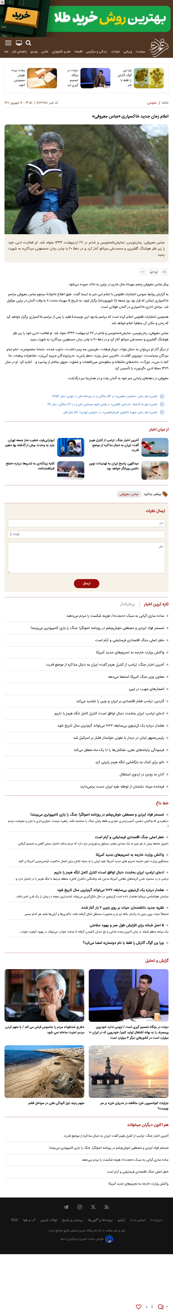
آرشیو (121, 1220)
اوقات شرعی (48, 1220)
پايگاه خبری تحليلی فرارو (78, 1230)
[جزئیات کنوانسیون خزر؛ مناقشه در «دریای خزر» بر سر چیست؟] (128, 1071)
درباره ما (156, 1220)
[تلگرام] (66, 1207)
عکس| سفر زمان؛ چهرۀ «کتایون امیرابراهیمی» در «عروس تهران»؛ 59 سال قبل (110, 412)
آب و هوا (29, 1220)
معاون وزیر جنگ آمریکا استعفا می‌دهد (136, 677)
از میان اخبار (158, 430)
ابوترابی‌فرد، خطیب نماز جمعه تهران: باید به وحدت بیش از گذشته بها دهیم (30, 443)
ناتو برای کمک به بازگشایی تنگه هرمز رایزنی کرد (129, 762)
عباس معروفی (129, 494)
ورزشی (128, 51)
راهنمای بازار (19, 51)
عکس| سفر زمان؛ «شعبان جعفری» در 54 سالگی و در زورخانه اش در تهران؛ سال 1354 (105, 396)
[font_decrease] (143, 272)
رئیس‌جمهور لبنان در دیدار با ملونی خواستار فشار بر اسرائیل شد (118, 738)
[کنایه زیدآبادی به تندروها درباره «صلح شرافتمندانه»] (70, 470)
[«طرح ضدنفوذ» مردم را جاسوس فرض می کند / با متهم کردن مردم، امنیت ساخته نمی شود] (44, 995)
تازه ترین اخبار (156, 604)
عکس (44, 51)
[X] (93, 1207)
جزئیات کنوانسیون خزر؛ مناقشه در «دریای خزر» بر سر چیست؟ (134, 1106)
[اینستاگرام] (79, 1207)
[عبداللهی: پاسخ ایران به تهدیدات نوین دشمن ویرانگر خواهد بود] (154, 470)
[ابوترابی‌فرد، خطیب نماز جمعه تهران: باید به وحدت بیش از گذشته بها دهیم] (70, 447)
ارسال (86, 583)
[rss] (106, 1207)
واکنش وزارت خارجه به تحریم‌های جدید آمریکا (130, 653)
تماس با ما (137, 1220)
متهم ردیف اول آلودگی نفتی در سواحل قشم (56, 1103)
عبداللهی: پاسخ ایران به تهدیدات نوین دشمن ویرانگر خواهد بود (114, 466)
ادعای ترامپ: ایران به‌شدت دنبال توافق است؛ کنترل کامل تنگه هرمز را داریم (109, 714)
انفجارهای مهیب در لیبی (146, 689)
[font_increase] (164, 272)
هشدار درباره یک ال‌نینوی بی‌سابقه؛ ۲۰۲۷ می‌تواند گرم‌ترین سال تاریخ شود (110, 726)
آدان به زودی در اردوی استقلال (142, 775)
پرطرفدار (127, 604)
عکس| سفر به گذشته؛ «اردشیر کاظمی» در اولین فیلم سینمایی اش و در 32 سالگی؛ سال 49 (103, 404)
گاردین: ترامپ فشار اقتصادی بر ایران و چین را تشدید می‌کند (120, 701)
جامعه (4, 51)
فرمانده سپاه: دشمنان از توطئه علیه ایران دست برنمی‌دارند (122, 787)
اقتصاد (78, 51)
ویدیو (34, 51)
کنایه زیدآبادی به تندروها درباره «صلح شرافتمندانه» (30, 466)
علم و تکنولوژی (61, 51)
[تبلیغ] (86, 18)
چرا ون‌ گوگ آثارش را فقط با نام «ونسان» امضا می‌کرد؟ (125, 78)
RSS (14, 1220)
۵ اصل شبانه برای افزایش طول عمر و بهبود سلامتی (127, 925)
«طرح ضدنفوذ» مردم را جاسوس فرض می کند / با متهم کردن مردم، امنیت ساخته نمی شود (44, 1029)
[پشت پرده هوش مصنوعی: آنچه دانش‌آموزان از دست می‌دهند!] (42, 78)
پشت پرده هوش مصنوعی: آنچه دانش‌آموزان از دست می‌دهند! (17, 78)
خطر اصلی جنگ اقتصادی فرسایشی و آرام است (129, 640)
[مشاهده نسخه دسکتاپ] (19, 43)
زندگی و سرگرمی (97, 51)
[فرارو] (158, 47)
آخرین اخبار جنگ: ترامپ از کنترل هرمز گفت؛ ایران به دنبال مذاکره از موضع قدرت (114, 445)
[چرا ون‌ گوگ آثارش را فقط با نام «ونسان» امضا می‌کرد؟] (149, 78)
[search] (28, 43)
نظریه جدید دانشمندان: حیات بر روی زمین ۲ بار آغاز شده (123, 908)
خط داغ (162, 803)
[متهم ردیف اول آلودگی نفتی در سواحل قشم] (44, 1071)
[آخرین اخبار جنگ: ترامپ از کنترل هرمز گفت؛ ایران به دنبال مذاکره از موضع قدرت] (154, 447)
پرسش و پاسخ (72, 1220)
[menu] (8, 43)
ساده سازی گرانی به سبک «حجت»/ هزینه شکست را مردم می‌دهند (115, 616)
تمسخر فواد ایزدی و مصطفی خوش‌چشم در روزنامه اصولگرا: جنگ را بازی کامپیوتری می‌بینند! (97, 628)
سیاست (140, 51)
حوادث (115, 51)
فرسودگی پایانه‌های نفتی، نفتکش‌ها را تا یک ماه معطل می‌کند (119, 750)
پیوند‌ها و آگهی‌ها (100, 1220)
